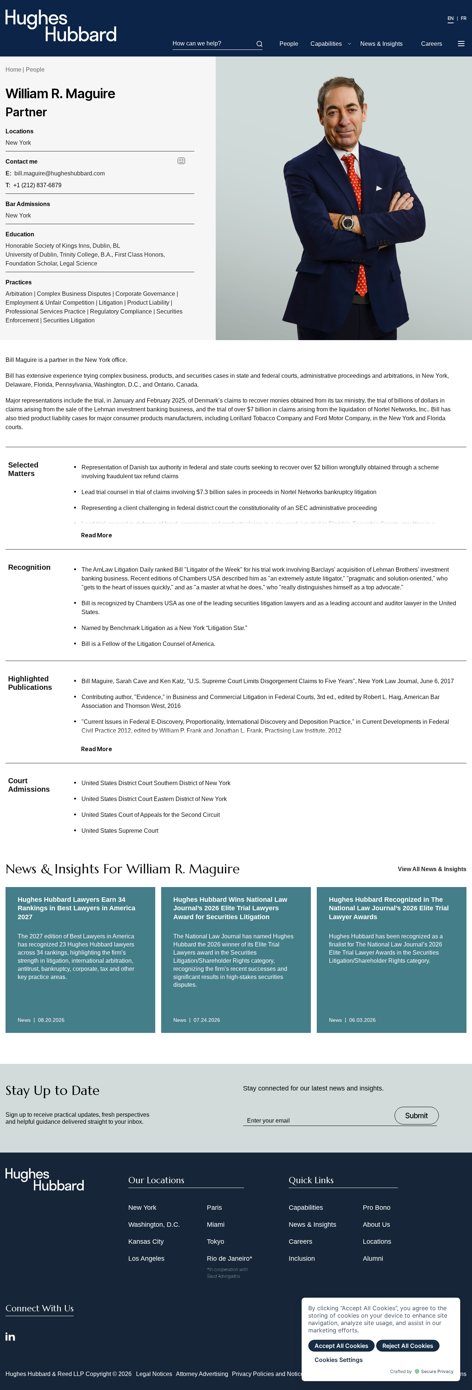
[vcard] (186, 160)
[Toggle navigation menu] (461, 44)
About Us (376, 1224)
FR (463, 18)
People (289, 44)
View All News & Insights (432, 869)
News (24, 1020)
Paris (214, 1207)
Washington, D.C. (154, 1224)
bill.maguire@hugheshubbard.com (59, 173)
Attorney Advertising (202, 1374)
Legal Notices (154, 1374)
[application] (381, 1339)
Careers (431, 44)
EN (451, 18)
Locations (377, 1241)
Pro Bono (377, 1207)
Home (13, 69)
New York (18, 143)
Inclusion (302, 1258)
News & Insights (381, 44)
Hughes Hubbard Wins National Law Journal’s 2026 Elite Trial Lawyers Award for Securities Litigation (230, 908)
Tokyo (215, 1241)
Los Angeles (146, 1258)
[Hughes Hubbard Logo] (61, 25)
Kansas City (146, 1241)
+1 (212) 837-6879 (37, 185)
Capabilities (326, 44)
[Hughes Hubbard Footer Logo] (45, 1188)
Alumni (373, 1258)
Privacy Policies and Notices (269, 1374)
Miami (216, 1224)
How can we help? (197, 43)
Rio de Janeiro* (229, 1258)
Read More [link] (96, 535)
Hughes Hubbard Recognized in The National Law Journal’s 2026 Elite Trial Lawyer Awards (389, 908)
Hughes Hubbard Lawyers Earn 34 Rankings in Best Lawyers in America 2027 (76, 908)
